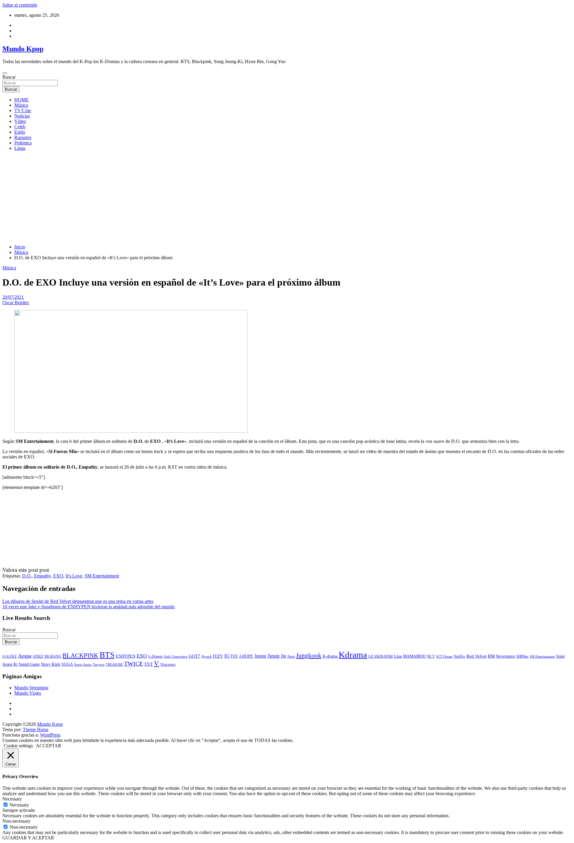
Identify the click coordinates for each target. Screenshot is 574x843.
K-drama (330, 656)
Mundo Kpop (22, 49)
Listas (19, 148)
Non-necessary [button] (16, 821)
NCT (431, 656)
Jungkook (308, 655)
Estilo (19, 132)
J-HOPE (246, 656)
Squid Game (29, 664)
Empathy (42, 575)
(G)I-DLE (9, 656)
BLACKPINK (80, 655)
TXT (148, 664)
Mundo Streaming (31, 687)
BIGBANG (53, 656)
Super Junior (83, 664)
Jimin (274, 656)
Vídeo (20, 121)
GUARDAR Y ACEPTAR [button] (28, 837)
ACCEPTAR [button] (48, 745)
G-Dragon (155, 656)
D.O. (27, 575)
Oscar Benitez (15, 302)
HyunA (206, 656)
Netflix (459, 656)
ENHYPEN (125, 656)
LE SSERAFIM (380, 656)
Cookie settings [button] (18, 745)
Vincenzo (167, 664)
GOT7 (194, 656)
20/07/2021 (13, 297)
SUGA (67, 664)
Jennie (260, 655)
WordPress (50, 734)
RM (491, 656)
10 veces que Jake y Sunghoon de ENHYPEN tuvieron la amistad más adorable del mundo (88, 606)
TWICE (133, 664)
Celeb (19, 126)
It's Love (74, 575)
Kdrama (353, 654)
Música (21, 105)
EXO (58, 575)
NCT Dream (444, 656)
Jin (283, 656)
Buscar (9, 77)
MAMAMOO (414, 656)
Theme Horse (35, 729)
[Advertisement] (287, 198)
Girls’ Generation (175, 656)
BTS (107, 654)
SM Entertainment (102, 575)
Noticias (22, 115)
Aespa (24, 656)
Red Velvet (476, 656)
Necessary (19, 804)
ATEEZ (38, 656)
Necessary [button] (12, 798)
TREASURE (114, 664)
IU (227, 656)
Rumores (22, 137)
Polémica (23, 142)
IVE (234, 656)
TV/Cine (22, 110)
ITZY (218, 655)
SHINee (522, 656)
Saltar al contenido (19, 4)
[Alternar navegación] (4, 73)
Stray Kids (50, 664)
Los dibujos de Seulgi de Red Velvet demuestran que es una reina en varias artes (77, 601)
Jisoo (291, 656)
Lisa (398, 656)
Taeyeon (99, 664)
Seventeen (505, 656)
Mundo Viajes (27, 693)
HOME (21, 99)
